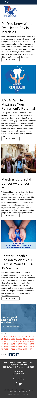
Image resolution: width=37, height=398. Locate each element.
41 (21, 341)
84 (24, 349)
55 (21, 344)
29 (26, 339)
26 (19, 339)
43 (26, 341)
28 (24, 339)
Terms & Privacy (18, 379)
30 (28, 339)
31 (31, 339)
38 (14, 341)
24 (14, 339)
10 (15, 336)
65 (12, 346)
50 (9, 344)
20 (5, 339)
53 (17, 344)
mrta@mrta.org (19, 371)
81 (17, 349)
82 (19, 349)
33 (2, 341)
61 (2, 346)
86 (28, 349)
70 (24, 346)
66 (14, 346)
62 (5, 346)
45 (31, 341)
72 (28, 346)
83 (21, 349)
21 (7, 339)
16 (29, 336)
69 (21, 346)
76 (5, 349)
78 (9, 349)
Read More (10, 60)
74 (33, 346)
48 (5, 344)
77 (7, 349)
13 (22, 336)
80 (14, 349)
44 (28, 341)
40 (19, 341)
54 (19, 344)
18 (34, 336)
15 (27, 336)
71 (26, 346)
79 (12, 349)
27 (21, 339)
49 (7, 344)
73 (31, 346)
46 (33, 341)
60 (33, 344)
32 (33, 339)
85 (26, 349)
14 (25, 336)
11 (17, 336)
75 (2, 349)
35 (7, 341)
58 (28, 344)
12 (20, 336)
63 (7, 346)
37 (12, 341)
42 (24, 341)
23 (12, 339)
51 (12, 344)
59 (31, 344)
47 (2, 344)
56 (24, 344)
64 (9, 346)
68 (19, 346)
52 (14, 344)
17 (32, 336)
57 (26, 344)
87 (31, 349)
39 (17, 341)
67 (17, 346)
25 (17, 339)
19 (2, 339)
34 (5, 341)
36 (9, 341)
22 (9, 339)
